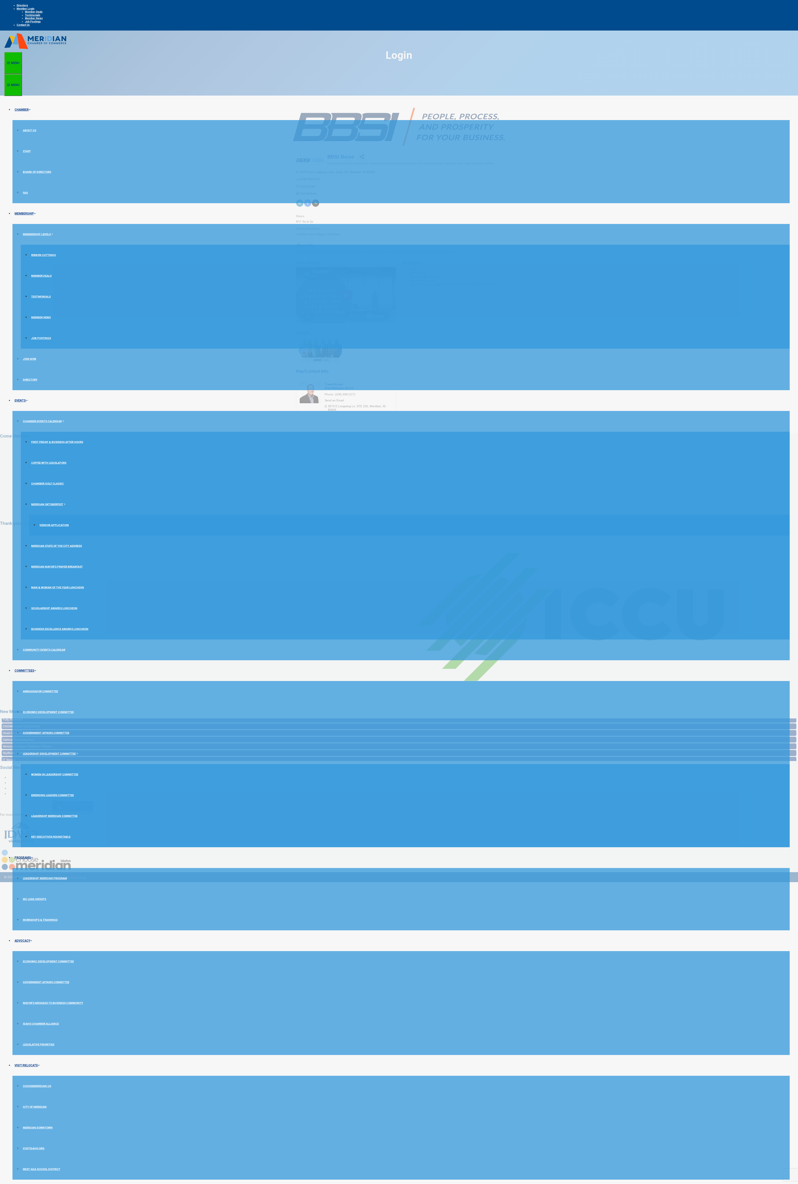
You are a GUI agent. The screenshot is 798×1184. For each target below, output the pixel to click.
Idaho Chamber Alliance (41, 1023)
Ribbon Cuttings (43, 255)
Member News (34, 18)
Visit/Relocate (26, 1065)
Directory (22, 5)
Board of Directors (37, 171)
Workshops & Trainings (40, 919)
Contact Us (23, 24)
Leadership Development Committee (49, 753)
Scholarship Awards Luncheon (54, 608)
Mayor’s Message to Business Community (53, 1002)
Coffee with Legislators (48, 462)
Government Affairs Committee (46, 732)
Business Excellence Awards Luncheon (59, 629)
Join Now (29, 358)
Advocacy (22, 940)
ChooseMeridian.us (37, 1086)
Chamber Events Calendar (42, 421)
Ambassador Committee (40, 691)
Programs (23, 857)
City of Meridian (35, 1106)
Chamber (22, 109)
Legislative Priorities (38, 1044)
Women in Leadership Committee (54, 774)
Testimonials (32, 15)
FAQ (25, 192)
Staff (27, 151)
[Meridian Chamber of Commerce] (35, 50)
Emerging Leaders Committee (52, 795)
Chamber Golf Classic (47, 483)
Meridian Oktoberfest (47, 504)
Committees (24, 670)
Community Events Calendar (44, 649)
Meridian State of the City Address (56, 545)
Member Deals (34, 11)
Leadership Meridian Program (45, 878)
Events (20, 400)
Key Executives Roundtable (50, 836)
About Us (29, 130)
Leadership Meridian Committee (54, 816)
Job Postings (33, 21)
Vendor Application (54, 525)
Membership (24, 213)
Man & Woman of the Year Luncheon (57, 587)
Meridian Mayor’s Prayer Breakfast (57, 566)
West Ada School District (41, 1169)
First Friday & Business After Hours (57, 442)
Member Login (25, 8)
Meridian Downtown (38, 1127)
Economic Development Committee (48, 712)
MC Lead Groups (34, 899)
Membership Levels (37, 234)
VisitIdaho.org (33, 1148)
